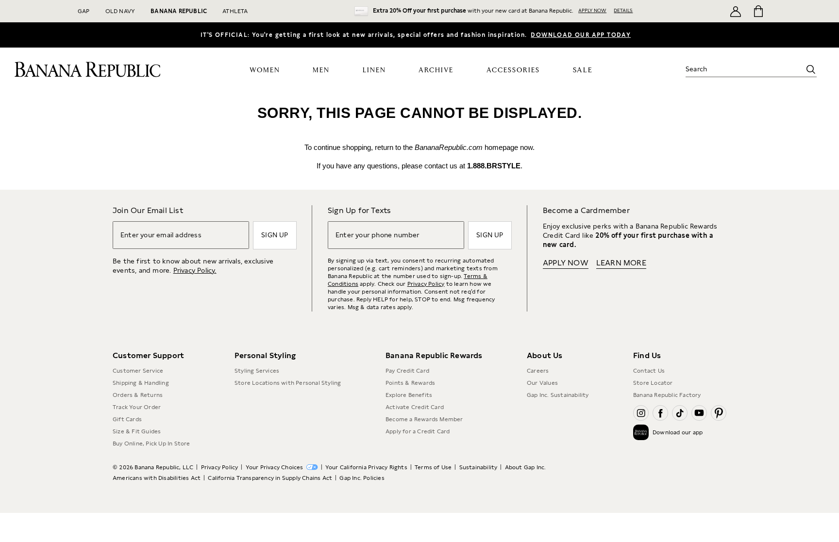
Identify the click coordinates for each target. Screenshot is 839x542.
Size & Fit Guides (137, 431)
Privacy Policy (426, 283)
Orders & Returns (138, 395)
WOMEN (265, 70)
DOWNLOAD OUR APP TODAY (581, 35)
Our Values (542, 382)
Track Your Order (137, 407)
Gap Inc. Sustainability (558, 395)
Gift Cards (127, 419)
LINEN (374, 70)
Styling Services (257, 370)
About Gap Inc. (525, 467)
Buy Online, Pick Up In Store (151, 443)
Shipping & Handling (141, 382)
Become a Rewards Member (424, 419)
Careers (538, 370)
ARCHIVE (436, 70)
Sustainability (478, 467)
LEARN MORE (621, 262)
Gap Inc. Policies (361, 478)
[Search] (811, 69)
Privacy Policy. (195, 270)
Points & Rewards (410, 382)
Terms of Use (433, 467)
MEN (321, 70)
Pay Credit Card (407, 370)
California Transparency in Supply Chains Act (270, 478)
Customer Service (138, 370)
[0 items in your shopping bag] (758, 11)
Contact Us (649, 370)
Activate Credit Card (415, 407)
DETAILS (623, 10)
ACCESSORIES (513, 70)
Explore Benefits (409, 395)
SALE (583, 70)
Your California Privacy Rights (366, 467)
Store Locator (653, 382)
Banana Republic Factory (667, 395)
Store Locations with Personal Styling (288, 382)
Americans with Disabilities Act (157, 478)
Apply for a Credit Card (418, 431)
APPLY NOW (592, 10)
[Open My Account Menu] (735, 11)
